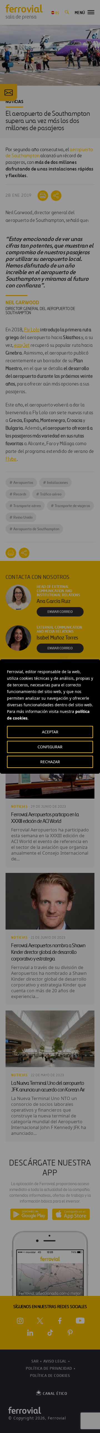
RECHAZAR (50, 761)
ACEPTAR (50, 731)
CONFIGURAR (50, 746)
